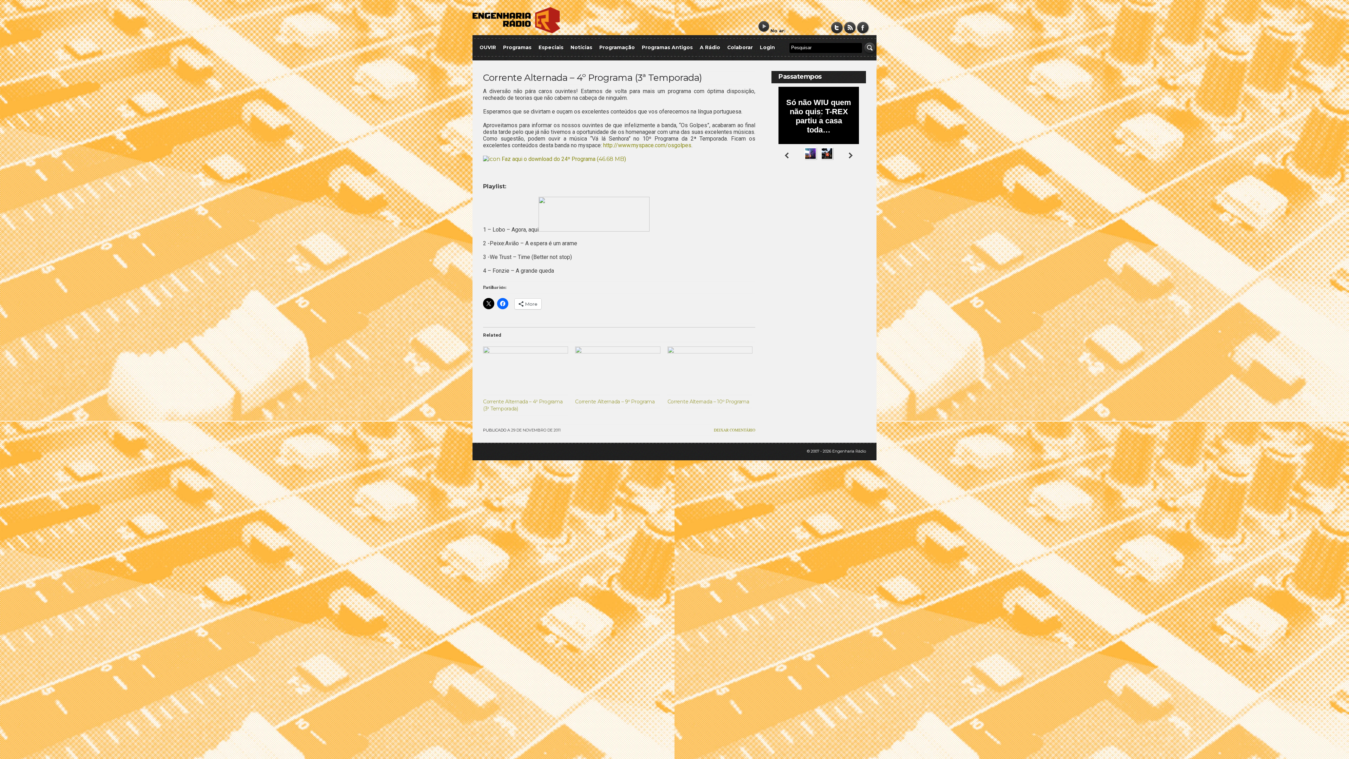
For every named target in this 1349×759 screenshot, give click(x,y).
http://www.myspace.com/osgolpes (647, 145)
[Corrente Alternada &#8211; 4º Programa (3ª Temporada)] (525, 370)
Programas (517, 47)
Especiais (551, 47)
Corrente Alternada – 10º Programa (708, 401)
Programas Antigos (667, 47)
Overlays (856, 188)
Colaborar (740, 47)
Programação (617, 47)
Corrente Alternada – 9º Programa (614, 401)
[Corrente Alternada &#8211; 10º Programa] (709, 370)
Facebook (862, 27)
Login (767, 47)
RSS (849, 27)
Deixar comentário (734, 430)
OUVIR (488, 47)
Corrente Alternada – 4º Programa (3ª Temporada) (592, 77)
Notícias (581, 47)
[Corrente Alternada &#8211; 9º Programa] (617, 370)
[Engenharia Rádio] (516, 31)
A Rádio (710, 47)
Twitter (836, 27)
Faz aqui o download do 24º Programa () (563, 159)
